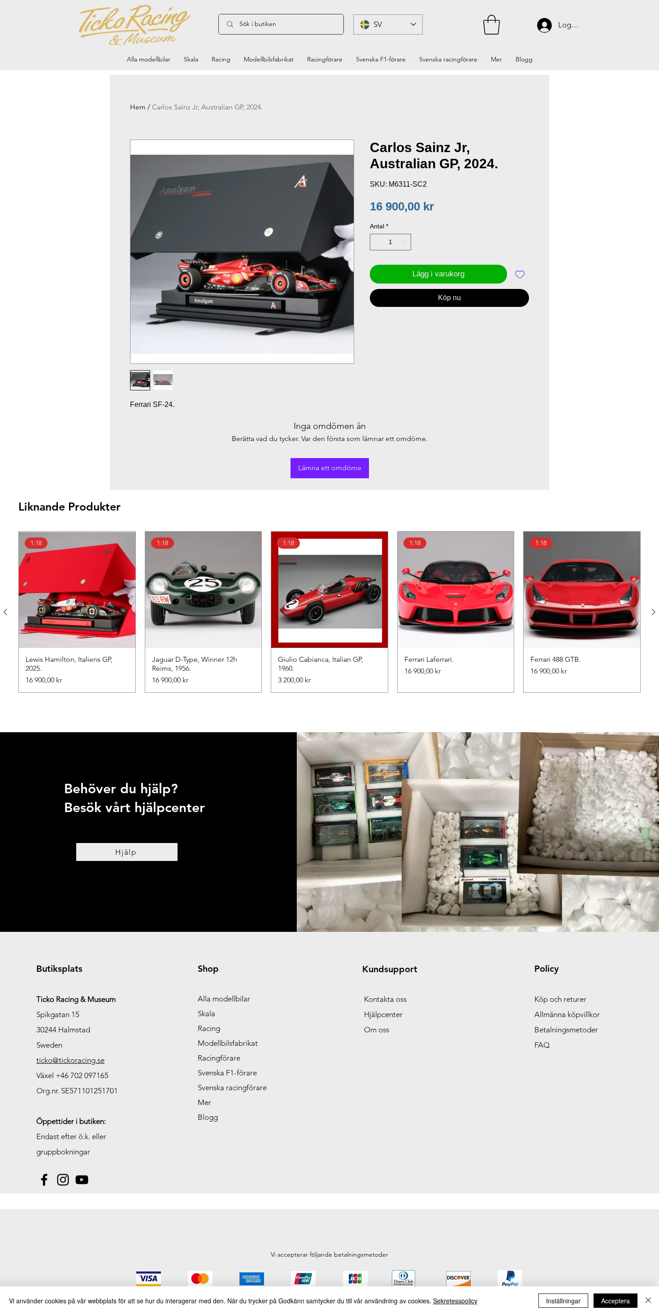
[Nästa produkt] (653, 612)
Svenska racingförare (232, 1087)
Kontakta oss (385, 999)
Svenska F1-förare (227, 1072)
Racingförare (219, 1057)
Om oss (376, 1029)
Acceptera (615, 1300)
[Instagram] (63, 1180)
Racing (209, 1028)
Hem (138, 107)
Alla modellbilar (224, 998)
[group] (329, 612)
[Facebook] (44, 1180)
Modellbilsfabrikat (228, 1043)
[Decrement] (376, 242)
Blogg (208, 1117)
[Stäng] (648, 1300)
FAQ (542, 1044)
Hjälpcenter (383, 1014)
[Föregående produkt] (5, 612)
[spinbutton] (390, 242)
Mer (204, 1102)
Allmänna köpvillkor (567, 1014)
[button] (491, 25)
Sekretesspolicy (455, 1300)
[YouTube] (82, 1180)
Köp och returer (560, 999)
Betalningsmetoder (566, 1029)
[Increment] (404, 242)
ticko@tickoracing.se (70, 1060)
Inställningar (563, 1300)
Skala (206, 1013)
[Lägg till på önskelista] (520, 274)
